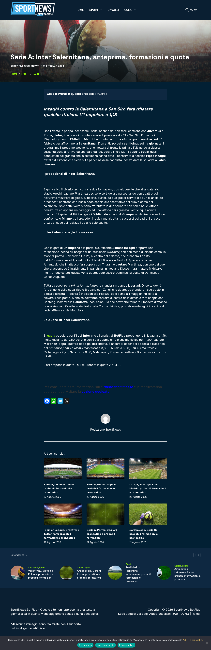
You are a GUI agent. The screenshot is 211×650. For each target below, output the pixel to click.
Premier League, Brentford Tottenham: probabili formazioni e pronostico (61, 534)
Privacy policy (126, 645)
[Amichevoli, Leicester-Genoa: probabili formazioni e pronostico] (164, 573)
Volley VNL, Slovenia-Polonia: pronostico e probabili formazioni (41, 574)
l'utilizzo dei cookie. (193, 640)
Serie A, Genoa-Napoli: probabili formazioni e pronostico (101, 488)
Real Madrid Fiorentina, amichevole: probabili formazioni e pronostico (138, 574)
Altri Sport (33, 567)
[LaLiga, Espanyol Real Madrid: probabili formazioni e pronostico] (148, 468)
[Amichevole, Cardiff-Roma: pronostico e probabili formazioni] (66, 573)
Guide (128, 10)
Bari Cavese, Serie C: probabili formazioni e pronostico (143, 534)
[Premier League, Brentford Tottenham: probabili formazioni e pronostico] (63, 514)
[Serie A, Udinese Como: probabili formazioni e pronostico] (63, 468)
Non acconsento (105, 645)
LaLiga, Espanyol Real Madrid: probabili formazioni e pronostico (147, 488)
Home (79, 10)
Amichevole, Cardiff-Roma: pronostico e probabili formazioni (89, 574)
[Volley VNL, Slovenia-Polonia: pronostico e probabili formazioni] (18, 573)
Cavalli (113, 10)
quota (51, 335)
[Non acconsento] (207, 643)
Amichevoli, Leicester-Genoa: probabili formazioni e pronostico (187, 574)
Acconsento (85, 645)
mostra (101, 94)
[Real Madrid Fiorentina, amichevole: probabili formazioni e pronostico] (115, 573)
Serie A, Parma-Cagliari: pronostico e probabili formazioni (102, 534)
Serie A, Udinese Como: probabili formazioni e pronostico (59, 488)
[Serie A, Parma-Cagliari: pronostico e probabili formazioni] (105, 514)
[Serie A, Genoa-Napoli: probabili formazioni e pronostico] (105, 468)
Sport (94, 10)
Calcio (80, 567)
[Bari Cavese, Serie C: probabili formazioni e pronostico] (148, 514)
